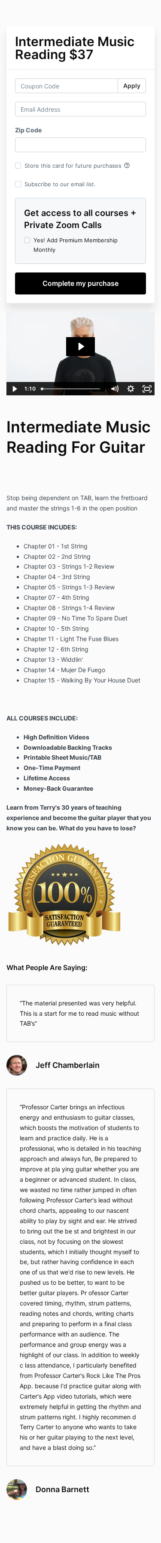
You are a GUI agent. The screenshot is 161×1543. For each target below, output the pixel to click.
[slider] (72, 389)
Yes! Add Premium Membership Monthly (75, 245)
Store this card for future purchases (77, 165)
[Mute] (114, 389)
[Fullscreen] (147, 389)
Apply (131, 85)
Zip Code (28, 130)
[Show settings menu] (130, 389)
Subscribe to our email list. (60, 184)
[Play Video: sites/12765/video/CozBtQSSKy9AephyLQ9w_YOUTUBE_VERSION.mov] (80, 346)
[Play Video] (14, 389)
